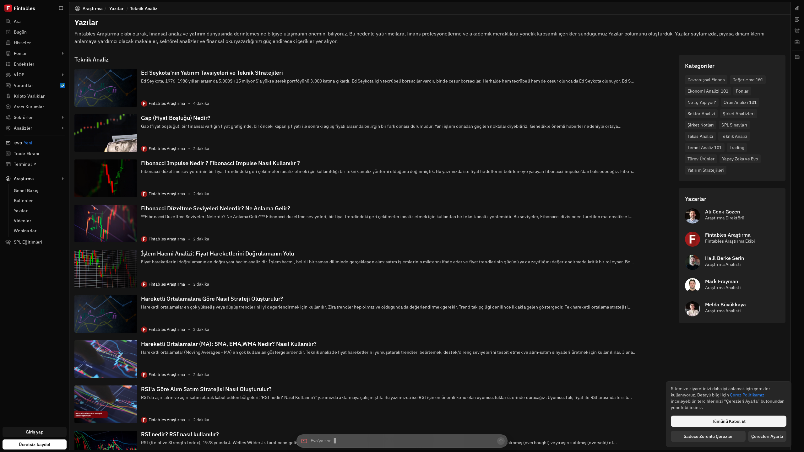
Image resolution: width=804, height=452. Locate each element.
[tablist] (797, 226)
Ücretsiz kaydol (35, 444)
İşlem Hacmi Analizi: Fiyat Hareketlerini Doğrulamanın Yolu (217, 253)
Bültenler (23, 200)
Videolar (22, 220)
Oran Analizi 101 (740, 102)
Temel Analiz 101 (704, 147)
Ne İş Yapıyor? (701, 102)
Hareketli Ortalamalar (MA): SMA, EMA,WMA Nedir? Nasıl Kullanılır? (229, 343)
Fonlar (742, 91)
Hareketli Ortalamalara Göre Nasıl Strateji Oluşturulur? (212, 298)
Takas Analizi (700, 136)
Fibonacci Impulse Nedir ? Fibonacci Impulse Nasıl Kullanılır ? (220, 163)
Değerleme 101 (747, 80)
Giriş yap (35, 432)
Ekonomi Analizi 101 (707, 91)
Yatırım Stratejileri (705, 170)
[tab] (797, 8)
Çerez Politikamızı (748, 395)
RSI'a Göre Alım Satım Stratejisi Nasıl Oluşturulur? (206, 389)
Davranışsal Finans (706, 80)
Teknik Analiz (734, 136)
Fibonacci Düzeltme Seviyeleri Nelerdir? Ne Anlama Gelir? (215, 208)
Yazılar (21, 210)
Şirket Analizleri (739, 113)
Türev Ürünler (700, 159)
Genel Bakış (26, 190)
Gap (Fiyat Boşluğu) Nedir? (175, 117)
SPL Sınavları (734, 125)
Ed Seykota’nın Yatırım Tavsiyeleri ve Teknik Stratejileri (212, 72)
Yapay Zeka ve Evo (740, 159)
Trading (737, 147)
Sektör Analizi (701, 113)
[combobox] (402, 441)
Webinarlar (25, 231)
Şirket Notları (700, 125)
